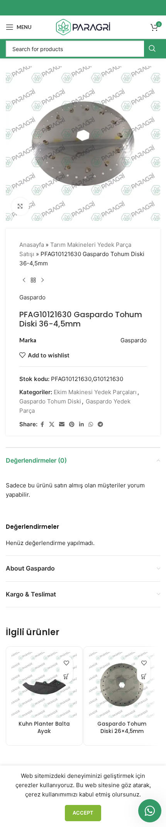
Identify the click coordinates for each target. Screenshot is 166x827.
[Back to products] (33, 280)
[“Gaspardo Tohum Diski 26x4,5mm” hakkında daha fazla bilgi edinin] (144, 676)
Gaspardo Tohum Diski (50, 401)
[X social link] (52, 424)
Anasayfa (31, 244)
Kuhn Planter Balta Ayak (44, 727)
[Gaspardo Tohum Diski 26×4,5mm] (121, 685)
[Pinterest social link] (72, 424)
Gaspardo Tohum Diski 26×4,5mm (121, 727)
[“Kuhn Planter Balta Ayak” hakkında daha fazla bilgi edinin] (66, 676)
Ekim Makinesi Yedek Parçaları (95, 392)
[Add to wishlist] (66, 663)
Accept (83, 813)
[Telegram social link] (100, 424)
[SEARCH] (152, 49)
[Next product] (42, 280)
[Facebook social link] (42, 424)
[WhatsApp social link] (90, 424)
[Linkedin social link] (81, 424)
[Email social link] (62, 424)
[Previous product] (24, 280)
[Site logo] (83, 26)
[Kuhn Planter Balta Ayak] (44, 685)
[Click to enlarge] (20, 206)
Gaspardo (32, 297)
